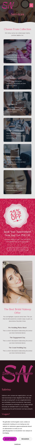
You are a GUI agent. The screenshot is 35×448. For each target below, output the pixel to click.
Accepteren (9, 439)
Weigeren (25, 439)
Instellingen (17, 444)
